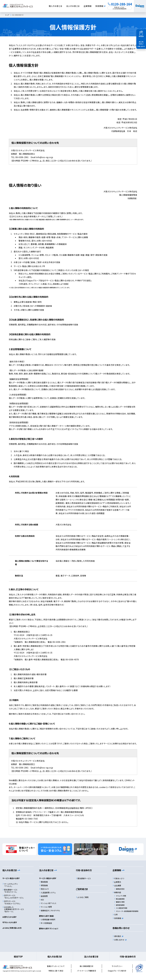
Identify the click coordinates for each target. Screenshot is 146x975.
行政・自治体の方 (128, 956)
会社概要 (117, 885)
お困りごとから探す (9, 917)
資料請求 (117, 936)
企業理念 (117, 882)
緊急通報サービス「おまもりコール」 (10, 890)
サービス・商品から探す (11, 878)
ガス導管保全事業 (121, 908)
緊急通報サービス (84, 878)
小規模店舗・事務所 (48, 919)
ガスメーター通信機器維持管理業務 (127, 911)
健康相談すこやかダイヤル (50, 910)
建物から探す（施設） (46, 916)
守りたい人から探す (9, 922)
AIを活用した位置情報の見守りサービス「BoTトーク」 (14, 909)
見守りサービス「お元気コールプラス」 (12, 902)
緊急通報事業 (120, 899)
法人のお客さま (73, 6)
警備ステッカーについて (56, 966)
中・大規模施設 (46, 923)
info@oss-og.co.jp (44, 157)
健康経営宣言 (120, 889)
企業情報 (88, 6)
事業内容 (117, 892)
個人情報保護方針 (86, 966)
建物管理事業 (120, 905)
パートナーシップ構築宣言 (86, 970)
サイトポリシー (117, 966)
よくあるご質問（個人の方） (12, 928)
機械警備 (44, 882)
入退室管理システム (48, 892)
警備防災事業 (120, 902)
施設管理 (44, 896)
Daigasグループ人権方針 (117, 970)
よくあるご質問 (83, 897)
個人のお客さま (55, 6)
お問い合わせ (119, 939)
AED (42, 899)
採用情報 (99, 6)
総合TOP (18, 956)
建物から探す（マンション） (48, 928)
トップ (7, 15)
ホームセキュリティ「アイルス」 (11, 885)
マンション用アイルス (48, 903)
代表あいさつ (119, 878)
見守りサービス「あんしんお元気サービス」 (14, 896)
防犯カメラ (45, 889)
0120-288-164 (121, 4)
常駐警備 (44, 885)
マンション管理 (46, 907)
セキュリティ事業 (121, 896)
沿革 (116, 914)
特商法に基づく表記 (55, 970)
